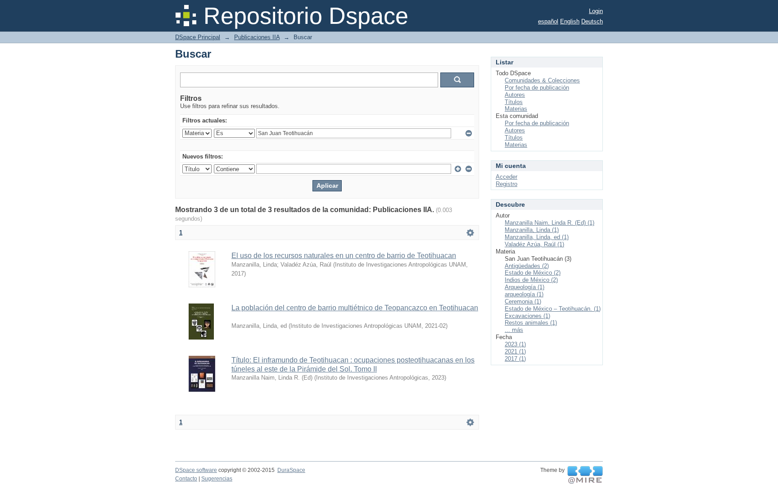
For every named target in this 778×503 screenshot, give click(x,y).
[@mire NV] (585, 475)
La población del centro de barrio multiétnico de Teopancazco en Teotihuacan (354, 308)
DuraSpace (291, 470)
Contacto (186, 479)
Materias (516, 108)
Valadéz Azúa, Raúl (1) (534, 244)
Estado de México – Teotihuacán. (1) (553, 308)
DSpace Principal (197, 37)
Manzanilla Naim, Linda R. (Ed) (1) (549, 222)
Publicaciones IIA (257, 37)
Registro (506, 184)
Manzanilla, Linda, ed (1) (537, 237)
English (569, 21)
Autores (515, 94)
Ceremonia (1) (523, 301)
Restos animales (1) (531, 322)
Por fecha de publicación (537, 87)
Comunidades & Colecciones (542, 80)
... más (514, 329)
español (548, 21)
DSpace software (196, 470)
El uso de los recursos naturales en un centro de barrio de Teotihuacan (343, 255)
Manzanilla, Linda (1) (532, 230)
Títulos (514, 102)
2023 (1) (515, 344)
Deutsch (592, 21)
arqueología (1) (524, 294)
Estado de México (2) (533, 272)
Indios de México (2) (531, 279)
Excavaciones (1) (527, 316)
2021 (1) (515, 351)
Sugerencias (216, 479)
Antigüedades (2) (527, 266)
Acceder (506, 176)
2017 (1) (515, 358)
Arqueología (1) (524, 287)
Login (596, 11)
